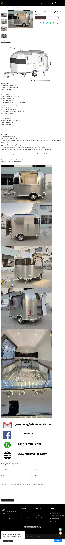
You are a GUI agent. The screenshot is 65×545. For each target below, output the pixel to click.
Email (2, 475)
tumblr (57, 23)
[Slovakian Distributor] (38, 527)
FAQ (36, 511)
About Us (37, 513)
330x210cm (20, 7)
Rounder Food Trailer (25, 513)
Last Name (36, 469)
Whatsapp (60, 529)
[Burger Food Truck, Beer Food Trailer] (34, 527)
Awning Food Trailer (25, 515)
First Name (4, 469)
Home (13, 3)
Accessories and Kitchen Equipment (36, 3)
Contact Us (51, 18)
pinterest (54, 23)
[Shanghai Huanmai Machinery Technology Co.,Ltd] (9, 514)
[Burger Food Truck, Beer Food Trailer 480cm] (30, 527)
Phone (35, 475)
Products (21, 3)
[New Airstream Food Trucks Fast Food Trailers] (26, 527)
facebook (40, 23)
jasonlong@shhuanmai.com (57, 521)
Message (3, 482)
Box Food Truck (24, 517)
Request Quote (40, 18)
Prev (4, 10)
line (44, 23)
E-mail (60, 533)
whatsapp (50, 23)
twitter (47, 23)
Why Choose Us (39, 517)
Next (4, 40)
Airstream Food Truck (10, 7)
